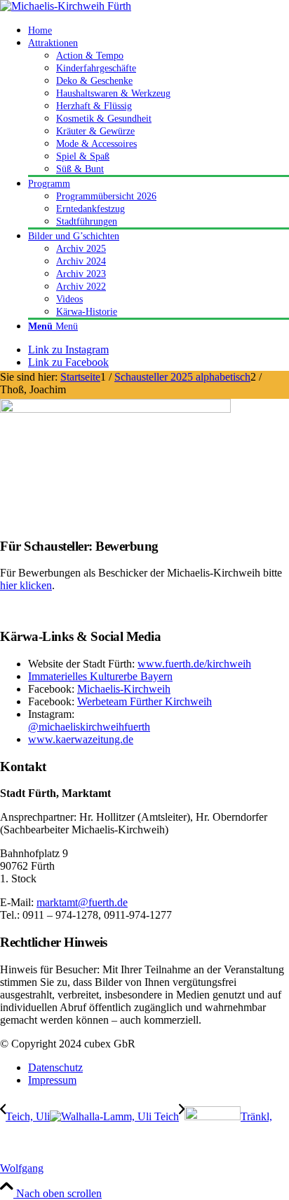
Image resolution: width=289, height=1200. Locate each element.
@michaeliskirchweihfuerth (89, 727)
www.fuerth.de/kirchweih (194, 664)
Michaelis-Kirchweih (123, 689)
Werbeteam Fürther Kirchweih (144, 701)
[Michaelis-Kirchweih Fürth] (65, 6)
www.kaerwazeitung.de (80, 739)
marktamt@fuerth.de (82, 902)
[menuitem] (158, 30)
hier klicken (26, 585)
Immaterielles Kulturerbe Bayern (100, 676)
